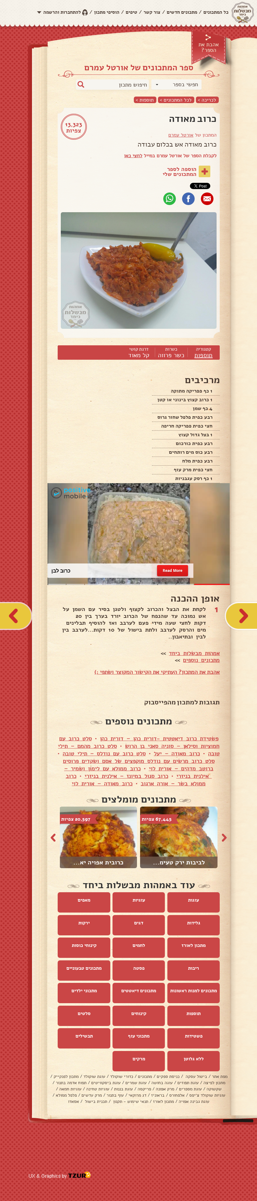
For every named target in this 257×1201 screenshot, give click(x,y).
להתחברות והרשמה (62, 12)
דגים (138, 923)
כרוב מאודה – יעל (177, 754)
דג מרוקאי (137, 1095)
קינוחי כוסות (84, 946)
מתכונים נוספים (201, 660)
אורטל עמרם (180, 135)
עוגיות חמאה (70, 1089)
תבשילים (84, 1036)
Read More (172, 570)
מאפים (84, 900)
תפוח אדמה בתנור (71, 1083)
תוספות (203, 355)
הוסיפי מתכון (106, 12)
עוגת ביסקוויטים (106, 1083)
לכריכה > (207, 100)
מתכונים (145, 1077)
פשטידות (193, 1036)
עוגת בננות (123, 1089)
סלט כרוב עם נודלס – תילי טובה (104, 754)
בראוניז (158, 1095)
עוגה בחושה (162, 1083)
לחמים (139, 946)
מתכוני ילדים (84, 991)
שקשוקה (214, 1089)
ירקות (84, 923)
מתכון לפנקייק (66, 1077)
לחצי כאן (133, 155)
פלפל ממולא (66, 1095)
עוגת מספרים (190, 1089)
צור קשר (152, 12)
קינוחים (138, 1014)
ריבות (193, 968)
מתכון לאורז (193, 946)
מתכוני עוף (138, 1036)
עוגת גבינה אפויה (194, 1102)
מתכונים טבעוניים (84, 968)
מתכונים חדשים (182, 12)
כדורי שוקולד (121, 1077)
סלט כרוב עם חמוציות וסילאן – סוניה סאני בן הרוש (139, 742)
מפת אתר (220, 1077)
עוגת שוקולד (94, 1077)
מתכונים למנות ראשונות (193, 991)
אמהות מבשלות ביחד (194, 653)
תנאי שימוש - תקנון (130, 1102)
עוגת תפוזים (188, 1083)
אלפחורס (177, 1095)
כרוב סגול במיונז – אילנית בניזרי (126, 776)
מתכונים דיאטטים (138, 991)
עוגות (193, 900)
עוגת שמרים (136, 1083)
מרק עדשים (91, 1095)
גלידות (193, 923)
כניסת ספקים (168, 1077)
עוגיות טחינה (97, 1089)
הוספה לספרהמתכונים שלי (180, 172)
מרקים (139, 1059)
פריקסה (144, 1089)
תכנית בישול (95, 1102)
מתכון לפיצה (214, 1083)
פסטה (138, 968)
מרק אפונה (165, 1089)
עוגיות (139, 900)
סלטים (84, 1014)
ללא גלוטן (194, 1059)
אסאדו (73, 1102)
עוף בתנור (115, 1095)
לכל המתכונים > (175, 100)
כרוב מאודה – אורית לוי (102, 784)
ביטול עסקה (195, 1077)
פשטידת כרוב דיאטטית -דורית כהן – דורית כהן (159, 739)
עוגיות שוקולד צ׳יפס (207, 1095)
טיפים (131, 12)
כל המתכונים (215, 12)
